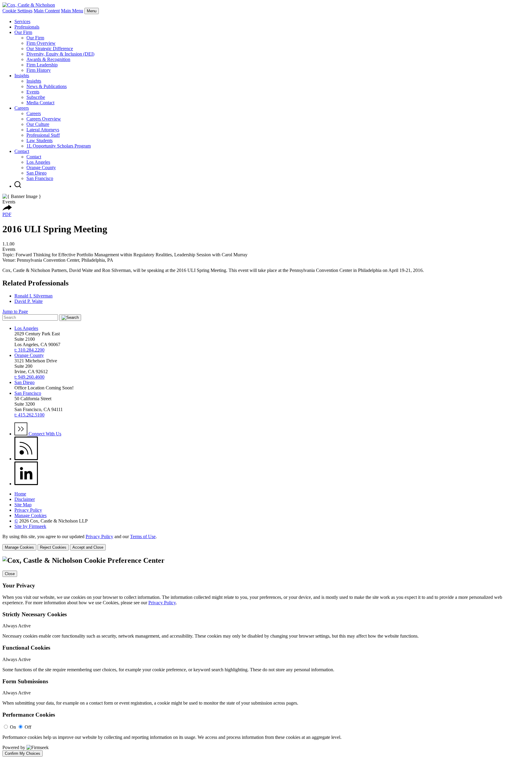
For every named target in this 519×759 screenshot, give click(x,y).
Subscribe (35, 97)
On (13, 727)
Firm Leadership (42, 64)
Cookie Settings (17, 10)
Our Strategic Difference (49, 48)
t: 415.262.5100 (29, 414)
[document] (259, 656)
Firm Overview (41, 43)
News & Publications (46, 86)
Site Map (23, 504)
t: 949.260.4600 (29, 377)
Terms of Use (143, 536)
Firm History (38, 70)
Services (22, 21)
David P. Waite (28, 301)
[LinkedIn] (26, 483)
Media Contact (40, 102)
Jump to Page (15, 311)
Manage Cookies (30, 515)
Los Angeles (38, 162)
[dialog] (259, 542)
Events (32, 91)
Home (20, 493)
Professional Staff (43, 135)
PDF (6, 214)
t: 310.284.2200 (29, 349)
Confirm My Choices (22, 753)
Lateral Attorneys (42, 129)
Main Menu (72, 10)
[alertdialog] (259, 656)
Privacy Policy (28, 510)
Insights (21, 75)
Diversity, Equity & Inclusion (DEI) (60, 53)
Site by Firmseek (30, 526)
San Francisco (39, 178)
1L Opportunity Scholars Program (58, 145)
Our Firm (23, 32)
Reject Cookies (53, 547)
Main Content (47, 10)
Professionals (26, 26)
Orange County (41, 167)
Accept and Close (87, 547)
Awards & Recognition (48, 59)
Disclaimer (24, 499)
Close (10, 574)
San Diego (36, 172)
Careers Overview (43, 118)
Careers (21, 108)
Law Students (39, 140)
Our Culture (37, 124)
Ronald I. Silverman (33, 295)
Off (28, 727)
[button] (7, 209)
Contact (21, 151)
